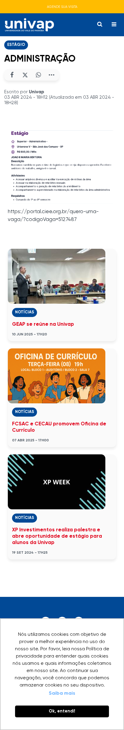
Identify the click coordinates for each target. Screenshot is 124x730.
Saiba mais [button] (62, 693)
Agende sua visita (62, 6)
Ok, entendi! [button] (62, 711)
